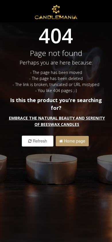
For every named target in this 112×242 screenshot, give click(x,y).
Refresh (39, 141)
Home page (74, 141)
